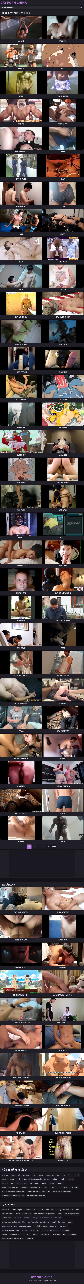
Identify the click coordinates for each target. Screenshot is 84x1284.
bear (63, 1175)
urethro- (54, 1209)
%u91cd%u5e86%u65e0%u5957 (13, 1191)
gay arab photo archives (30, 1230)
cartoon (47, 1179)
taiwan (71, 1179)
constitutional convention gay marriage (16, 1226)
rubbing (60, 1183)
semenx (30, 1238)
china (41, 1175)
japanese (55, 1175)
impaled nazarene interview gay (45, 1226)
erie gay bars (45, 1234)
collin (64, 1234)
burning (27, 1234)
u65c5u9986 (74, 1187)
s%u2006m (46, 1191)
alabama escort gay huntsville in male (38, 1218)
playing (43, 1183)
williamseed (6, 1218)
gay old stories (22, 1183)
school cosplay (17, 1209)
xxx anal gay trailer (72, 1214)
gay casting (34, 1183)
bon (77, 1209)
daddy (70, 1175)
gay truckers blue (58, 1222)
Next (54, 847)
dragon (35, 1234)
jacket (60, 1214)
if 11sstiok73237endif (23, 1214)
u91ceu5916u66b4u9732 (62, 1191)
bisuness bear (30, 1209)
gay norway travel (66, 1209)
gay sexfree (64, 1226)
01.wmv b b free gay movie (20, 1175)
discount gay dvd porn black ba (13, 1222)
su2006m (53, 1187)
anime (54, 1179)
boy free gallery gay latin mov (39, 1222)
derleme (5, 1183)
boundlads (63, 1187)
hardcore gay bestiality (10, 1230)
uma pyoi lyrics (7, 1214)
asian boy (56, 1234)
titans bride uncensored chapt (13, 1238)
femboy (51, 1183)
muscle (4, 1179)
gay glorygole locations (38, 1187)
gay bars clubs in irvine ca (11, 1234)
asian (48, 1175)
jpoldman (5, 1209)
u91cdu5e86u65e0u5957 (36, 1196)
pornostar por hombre (50, 1230)
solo (12, 1183)
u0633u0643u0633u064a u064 (13, 1196)
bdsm (12, 1179)
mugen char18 (43, 1209)
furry (34, 1175)
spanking (63, 1179)
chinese (5, 1175)
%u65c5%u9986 (33, 1191)
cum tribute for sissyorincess (44, 1214)
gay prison (17, 1218)
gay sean (24, 1187)
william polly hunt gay (10, 1187)
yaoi (18, 1179)
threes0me (58, 1218)
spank (77, 1175)
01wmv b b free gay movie (32, 1179)
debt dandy (65, 1230)
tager (70, 1222)
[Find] (81, 7)
